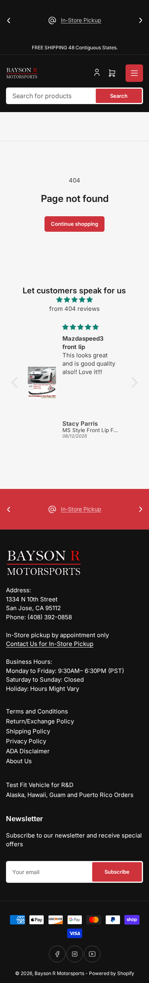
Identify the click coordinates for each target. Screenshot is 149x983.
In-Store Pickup (81, 20)
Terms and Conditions (37, 711)
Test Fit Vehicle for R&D (40, 785)
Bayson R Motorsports (59, 973)
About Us (19, 761)
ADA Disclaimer (28, 751)
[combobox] (74, 95)
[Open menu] (134, 73)
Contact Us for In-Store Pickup (49, 644)
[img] (74, 299)
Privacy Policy (26, 741)
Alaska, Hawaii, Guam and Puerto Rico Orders (70, 795)
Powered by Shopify (111, 973)
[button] (16, 382)
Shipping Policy (28, 731)
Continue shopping (74, 224)
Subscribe (117, 872)
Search (119, 96)
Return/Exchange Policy (40, 721)
